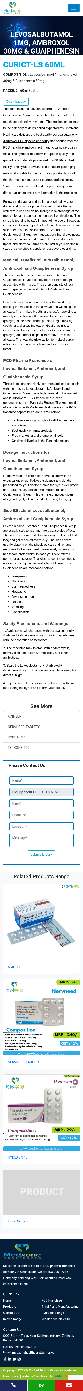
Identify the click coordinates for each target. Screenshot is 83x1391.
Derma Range (12, 1319)
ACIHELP (14, 716)
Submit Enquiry (41, 854)
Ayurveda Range (53, 1313)
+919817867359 (25, 1347)
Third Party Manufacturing (60, 1307)
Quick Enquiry (16, 101)
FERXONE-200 (18, 748)
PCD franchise (52, 1300)
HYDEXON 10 (18, 737)
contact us (11, 1313)
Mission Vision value (56, 1319)
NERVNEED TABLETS (24, 727)
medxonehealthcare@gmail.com (34, 1352)
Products (9, 1307)
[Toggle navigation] (74, 8)
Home (7, 1300)
